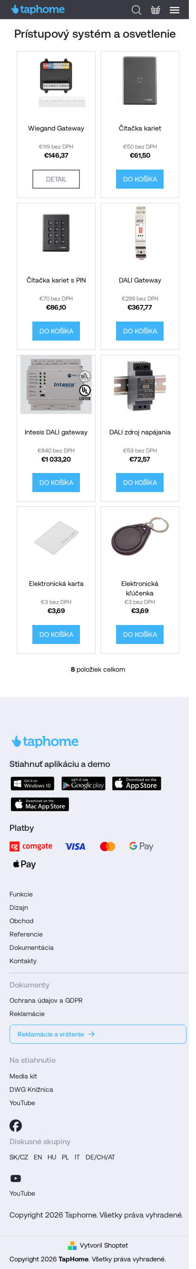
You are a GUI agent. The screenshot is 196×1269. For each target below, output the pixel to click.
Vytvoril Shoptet (104, 1245)
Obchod (21, 921)
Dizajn (19, 907)
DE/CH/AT (100, 1157)
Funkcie (21, 894)
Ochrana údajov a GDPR (46, 1000)
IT (77, 1157)
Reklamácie (27, 1013)
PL (65, 1157)
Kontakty (23, 961)
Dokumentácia (32, 947)
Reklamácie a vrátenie (51, 1034)
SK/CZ (19, 1157)
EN (38, 1157)
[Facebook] (16, 1125)
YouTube (22, 1103)
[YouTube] (16, 1177)
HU (52, 1157)
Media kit (23, 1076)
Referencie (26, 934)
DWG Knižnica (31, 1089)
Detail (56, 179)
